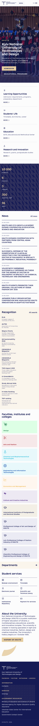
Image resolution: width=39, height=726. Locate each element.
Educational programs (15, 74)
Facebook (5, 678)
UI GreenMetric (9, 378)
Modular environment (10, 583)
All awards (33, 312)
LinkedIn (32, 678)
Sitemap (5, 694)
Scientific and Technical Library (26, 592)
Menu (21, 3)
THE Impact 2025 (9, 370)
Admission (9, 68)
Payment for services (28, 601)
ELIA (8, 318)
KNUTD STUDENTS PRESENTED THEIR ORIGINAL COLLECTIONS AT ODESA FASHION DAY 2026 (17, 287)
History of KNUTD (12, 640)
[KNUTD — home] (9, 3)
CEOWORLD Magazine (9, 352)
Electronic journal (8, 591)
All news (33, 216)
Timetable (24, 583)
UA (34, 3)
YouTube (14, 678)
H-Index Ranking (10, 393)
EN (36, 3)
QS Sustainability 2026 (8, 342)
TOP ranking (9, 401)
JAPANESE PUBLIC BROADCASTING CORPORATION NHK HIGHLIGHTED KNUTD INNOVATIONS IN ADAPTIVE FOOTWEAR (19, 300)
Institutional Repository (6, 602)
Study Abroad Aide (9, 385)
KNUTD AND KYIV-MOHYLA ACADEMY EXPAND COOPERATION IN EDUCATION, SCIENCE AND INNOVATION (18, 227)
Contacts (5, 686)
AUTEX (10, 325)
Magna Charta (8, 333)
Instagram (23, 678)
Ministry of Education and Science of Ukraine (18, 701)
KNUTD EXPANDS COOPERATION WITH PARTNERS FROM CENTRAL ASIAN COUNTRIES (18, 240)
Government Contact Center (12, 714)
